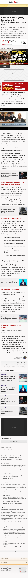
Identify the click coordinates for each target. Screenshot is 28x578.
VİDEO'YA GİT (5, 66)
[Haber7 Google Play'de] (23, 571)
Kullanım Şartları (4, 558)
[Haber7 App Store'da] (23, 568)
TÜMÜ (25, 438)
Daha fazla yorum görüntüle (13, 551)
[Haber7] (14, 2)
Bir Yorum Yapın (14, 441)
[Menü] (2, 2)
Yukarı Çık (23, 558)
